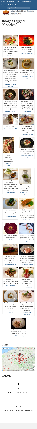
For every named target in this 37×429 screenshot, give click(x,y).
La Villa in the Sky (19, 336)
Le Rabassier (27, 220)
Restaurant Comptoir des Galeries (10, 311)
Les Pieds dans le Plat (10, 128)
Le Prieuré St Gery (27, 287)
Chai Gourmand (10, 192)
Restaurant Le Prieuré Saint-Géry (10, 85)
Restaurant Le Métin (8, 164)
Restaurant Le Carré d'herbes (10, 217)
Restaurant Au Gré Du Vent (27, 77)
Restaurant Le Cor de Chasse (27, 156)
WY (27, 241)
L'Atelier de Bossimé (27, 53)
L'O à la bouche (27, 111)
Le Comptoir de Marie (27, 264)
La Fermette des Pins (27, 134)
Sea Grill (10, 239)
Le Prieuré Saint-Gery (25, 194)
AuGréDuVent (10, 55)
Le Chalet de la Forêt (10, 264)
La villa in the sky (10, 285)
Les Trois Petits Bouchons (27, 313)
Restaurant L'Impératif (10, 111)
